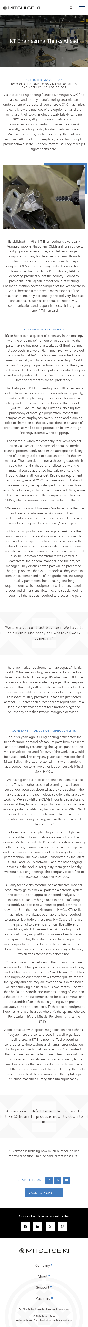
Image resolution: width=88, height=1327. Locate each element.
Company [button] (43, 1265)
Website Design (24, 1320)
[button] (82, 7)
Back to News (41, 1192)
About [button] (43, 1277)
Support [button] (43, 1287)
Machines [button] (43, 1299)
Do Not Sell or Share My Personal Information (44, 1309)
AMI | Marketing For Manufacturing (53, 1320)
